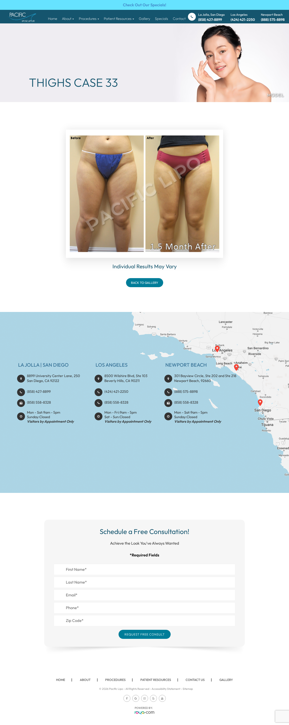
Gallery (144, 18)
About (85, 680)
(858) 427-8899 (39, 391)
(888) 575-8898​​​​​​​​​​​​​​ (186, 391)
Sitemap (188, 689)
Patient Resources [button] (118, 18)
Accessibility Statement (166, 689)
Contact (179, 18)
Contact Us (195, 680)
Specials (161, 18)
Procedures (115, 680)
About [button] (66, 18)
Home (52, 18)
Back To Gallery (144, 283)
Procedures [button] (88, 18)
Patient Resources (155, 680)
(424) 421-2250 (116, 391)
